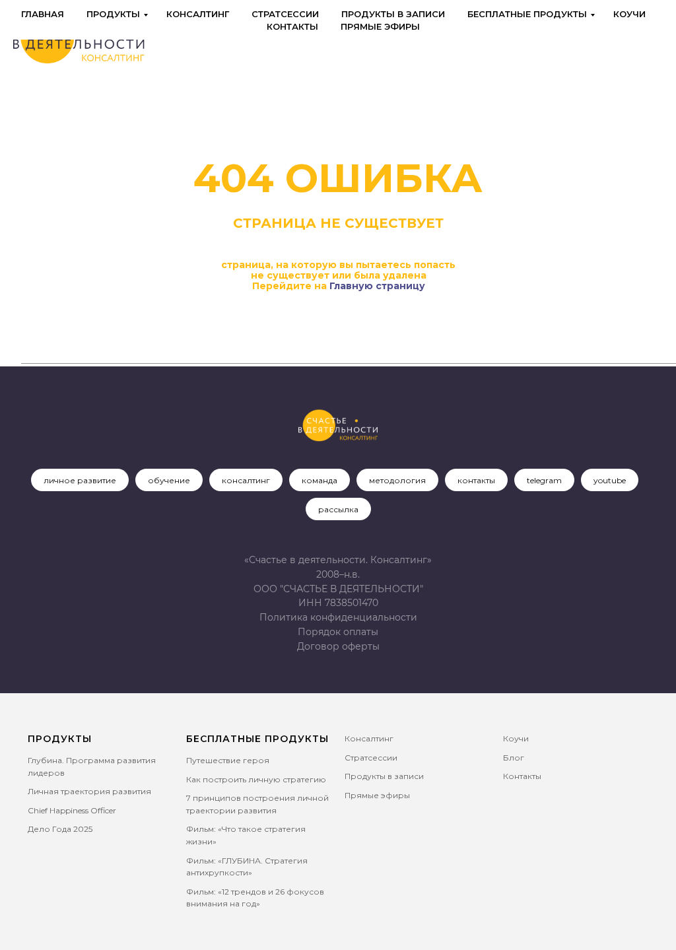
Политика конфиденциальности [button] (338, 617)
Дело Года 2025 (60, 829)
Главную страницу (377, 286)
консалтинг (246, 480)
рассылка (338, 509)
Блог (513, 758)
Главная (42, 14)
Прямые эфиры (380, 26)
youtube (609, 480)
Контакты (292, 26)
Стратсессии (285, 14)
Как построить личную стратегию (256, 779)
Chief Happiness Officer (72, 810)
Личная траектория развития (89, 791)
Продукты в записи (393, 14)
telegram (544, 480)
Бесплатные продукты (527, 14)
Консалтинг (197, 14)
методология (397, 480)
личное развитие (80, 480)
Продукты (113, 14)
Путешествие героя (227, 760)
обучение (169, 480)
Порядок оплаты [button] (338, 632)
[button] (338, 646)
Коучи (629, 14)
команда (319, 480)
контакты (476, 480)
